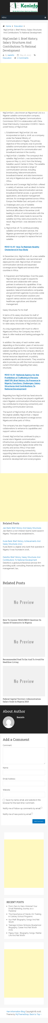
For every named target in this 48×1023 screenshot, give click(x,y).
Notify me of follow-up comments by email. (22, 808)
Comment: (7, 745)
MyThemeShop (22, 1014)
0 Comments (22, 58)
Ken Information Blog (16, 1011)
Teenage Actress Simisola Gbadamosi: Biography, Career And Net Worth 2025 (24, 927)
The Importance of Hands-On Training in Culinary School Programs (24, 915)
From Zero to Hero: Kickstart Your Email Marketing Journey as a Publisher (22, 908)
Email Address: (9, 779)
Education (7, 58)
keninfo (11, 55)
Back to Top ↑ (35, 1014)
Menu (4, 17)
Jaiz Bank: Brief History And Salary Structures (22, 528)
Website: (6, 790)
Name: (5, 768)
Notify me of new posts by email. (17, 814)
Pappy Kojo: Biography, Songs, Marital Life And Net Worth (24, 934)
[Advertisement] (24, 87)
